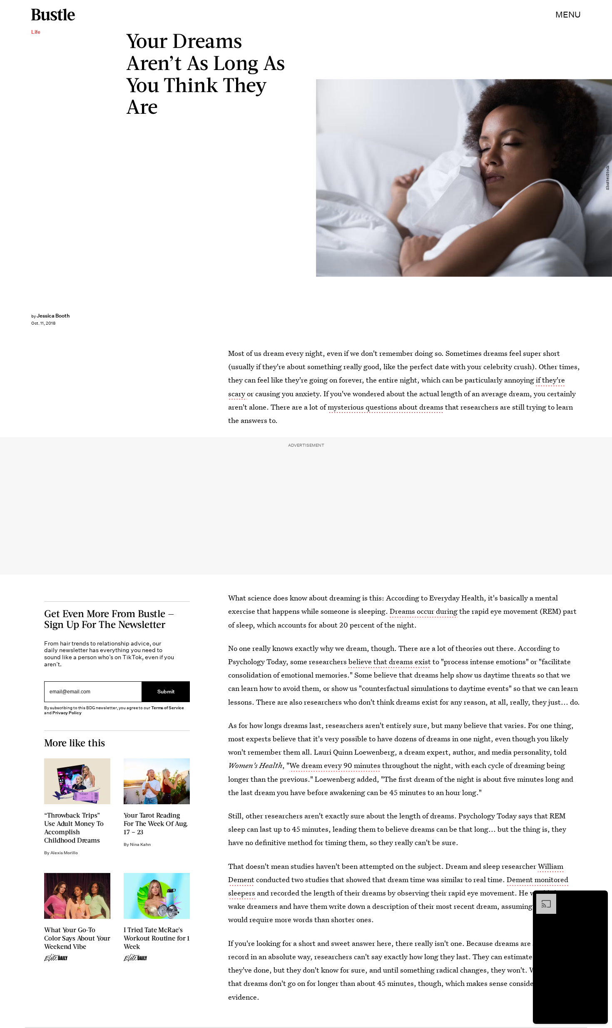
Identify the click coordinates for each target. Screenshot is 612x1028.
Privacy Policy (67, 712)
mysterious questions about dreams (385, 407)
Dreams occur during (424, 611)
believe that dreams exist (389, 661)
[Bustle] (53, 14)
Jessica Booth (53, 315)
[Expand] (542, 898)
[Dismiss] (598, 898)
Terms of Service (167, 707)
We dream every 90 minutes (335, 765)
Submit (166, 691)
